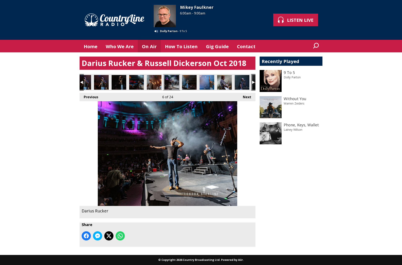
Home (90, 46)
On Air (149, 46)
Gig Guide (217, 46)
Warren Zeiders (294, 103)
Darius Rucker (83, 82)
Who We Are (120, 46)
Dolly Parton (169, 31)
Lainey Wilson (293, 130)
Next (245, 97)
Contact (246, 46)
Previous (89, 97)
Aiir (240, 260)
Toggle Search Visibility (316, 46)
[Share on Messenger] (97, 235)
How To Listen (181, 46)
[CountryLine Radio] (114, 20)
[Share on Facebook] (86, 235)
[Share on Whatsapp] (120, 235)
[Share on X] (108, 235)
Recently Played (280, 61)
